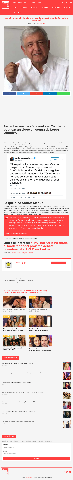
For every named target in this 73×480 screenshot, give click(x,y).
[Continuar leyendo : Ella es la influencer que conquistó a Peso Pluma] (14, 302)
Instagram (24, 253)
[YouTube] (71, 2)
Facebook (13, 253)
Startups (24, 7)
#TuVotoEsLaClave (19, 2)
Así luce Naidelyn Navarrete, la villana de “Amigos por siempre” (21, 374)
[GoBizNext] (5, 5)
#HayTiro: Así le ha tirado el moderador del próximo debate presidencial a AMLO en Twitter (36, 246)
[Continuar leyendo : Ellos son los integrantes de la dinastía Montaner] (14, 340)
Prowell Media (29, 477)
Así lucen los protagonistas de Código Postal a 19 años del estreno (22, 393)
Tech (15, 7)
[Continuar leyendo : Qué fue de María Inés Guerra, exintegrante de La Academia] (40, 321)
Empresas (34, 7)
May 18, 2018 (35, 233)
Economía (45, 7)
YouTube (30, 253)
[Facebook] (63, 2)
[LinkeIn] (49, 93)
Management (56, 7)
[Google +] (36, 93)
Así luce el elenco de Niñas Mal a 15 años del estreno (18, 422)
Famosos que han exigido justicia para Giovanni (16, 383)
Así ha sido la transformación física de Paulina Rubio (17, 364)
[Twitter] (67, 2)
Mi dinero (67, 7)
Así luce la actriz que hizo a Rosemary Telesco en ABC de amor (21, 403)
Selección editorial (35, 2)
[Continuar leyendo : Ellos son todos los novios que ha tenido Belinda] (40, 302)
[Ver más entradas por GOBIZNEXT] (8, 265)
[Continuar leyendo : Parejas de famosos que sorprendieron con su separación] (40, 341)
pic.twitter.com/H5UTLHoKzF (22, 231)
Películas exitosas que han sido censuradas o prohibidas (19, 412)
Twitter (19, 253)
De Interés (17, 12)
